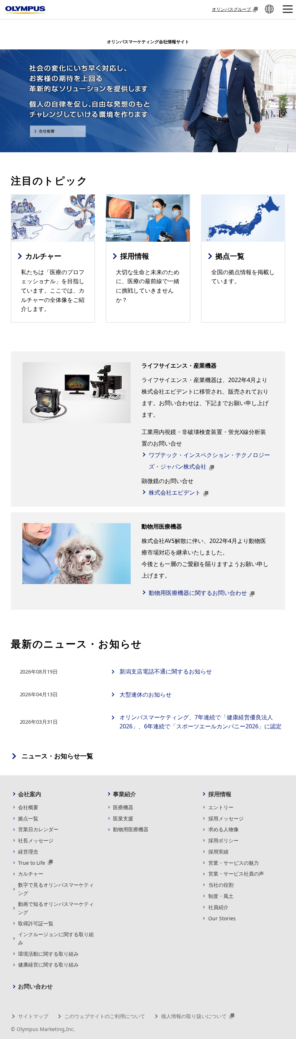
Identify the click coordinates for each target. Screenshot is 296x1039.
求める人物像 (223, 829)
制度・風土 (221, 896)
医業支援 (123, 818)
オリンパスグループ (232, 9)
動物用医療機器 (130, 829)
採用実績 (218, 851)
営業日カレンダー (38, 829)
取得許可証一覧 (35, 923)
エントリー (221, 807)
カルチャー (30, 873)
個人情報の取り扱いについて (194, 1016)
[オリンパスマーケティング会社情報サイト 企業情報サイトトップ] (25, 10)
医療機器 (123, 807)
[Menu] (287, 9)
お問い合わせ (35, 986)
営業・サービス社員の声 (236, 873)
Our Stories (222, 918)
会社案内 (29, 794)
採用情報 (219, 794)
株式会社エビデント (175, 492)
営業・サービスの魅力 (233, 862)
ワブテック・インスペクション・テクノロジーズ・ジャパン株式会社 (209, 460)
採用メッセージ (226, 818)
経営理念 (28, 851)
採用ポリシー (223, 840)
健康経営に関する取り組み (48, 964)
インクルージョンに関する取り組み (56, 938)
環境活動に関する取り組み (48, 953)
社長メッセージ (35, 840)
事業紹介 (124, 794)
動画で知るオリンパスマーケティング (56, 907)
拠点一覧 (28, 818)
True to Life (32, 862)
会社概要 (28, 807)
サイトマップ (33, 1016)
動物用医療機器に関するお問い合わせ (198, 593)
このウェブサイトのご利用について (104, 1016)
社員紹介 (218, 907)
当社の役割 (221, 884)
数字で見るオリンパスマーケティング (56, 888)
